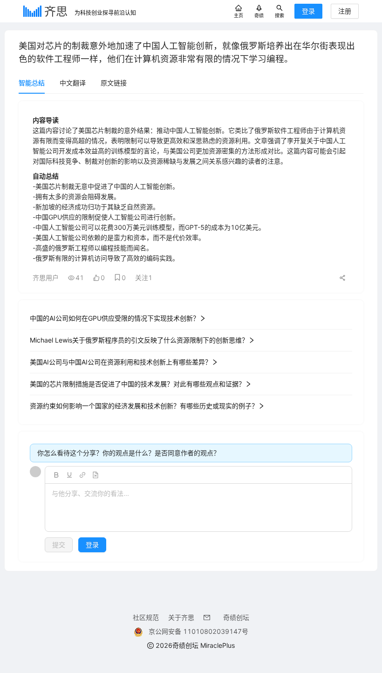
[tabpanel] (191, 331)
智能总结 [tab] (32, 83)
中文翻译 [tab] (73, 83)
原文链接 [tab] (114, 83)
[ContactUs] (209, 617)
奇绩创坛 (236, 617)
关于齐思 (181, 617)
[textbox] (198, 508)
